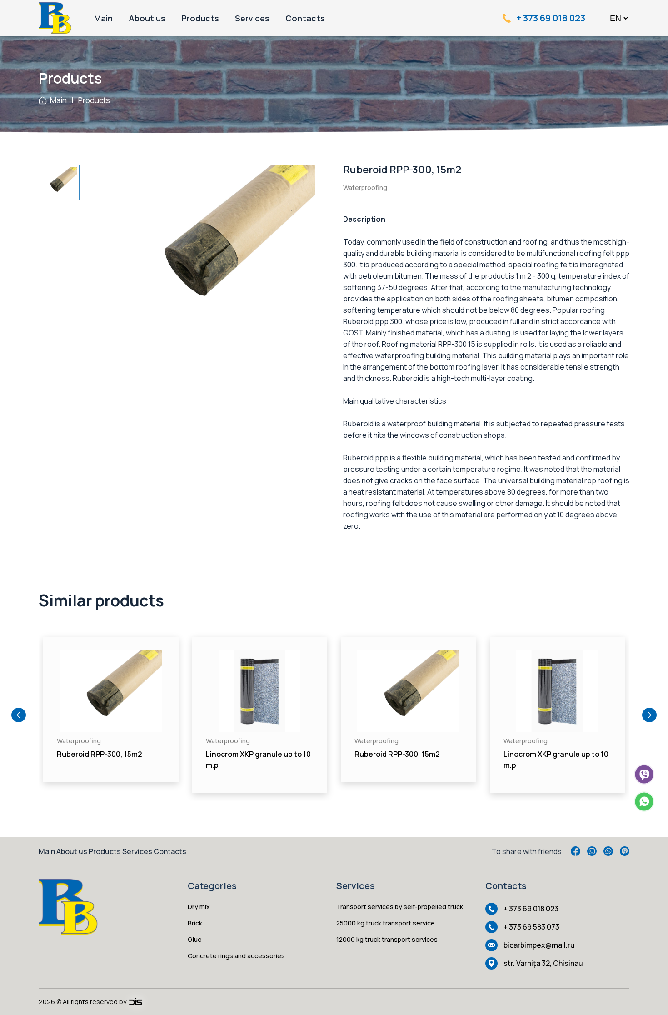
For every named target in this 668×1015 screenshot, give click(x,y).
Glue (195, 939)
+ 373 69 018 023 (550, 18)
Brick (195, 923)
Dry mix (199, 906)
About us (147, 18)
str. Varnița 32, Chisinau (543, 963)
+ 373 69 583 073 (531, 927)
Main (103, 18)
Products (200, 18)
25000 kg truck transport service (385, 923)
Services (252, 18)
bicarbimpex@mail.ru (539, 945)
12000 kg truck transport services (387, 939)
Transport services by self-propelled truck (399, 906)
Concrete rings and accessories (236, 955)
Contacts (305, 18)
